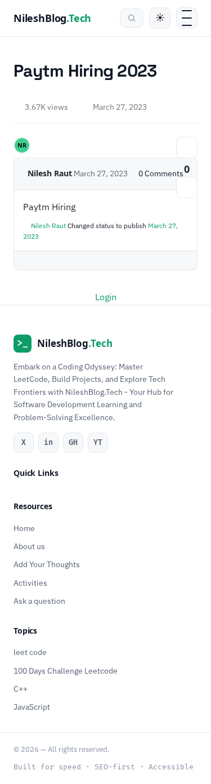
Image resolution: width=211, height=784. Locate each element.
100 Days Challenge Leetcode (66, 670)
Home (24, 528)
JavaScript (32, 707)
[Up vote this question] (186, 147)
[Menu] (186, 18)
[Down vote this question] (186, 187)
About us (29, 546)
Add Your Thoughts (47, 564)
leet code (30, 652)
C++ (21, 689)
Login (105, 296)
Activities (30, 582)
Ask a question (39, 601)
